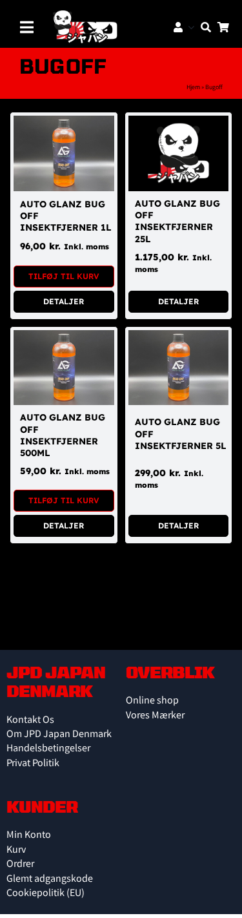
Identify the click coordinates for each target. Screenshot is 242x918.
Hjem (193, 87)
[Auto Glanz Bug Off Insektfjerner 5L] (178, 336)
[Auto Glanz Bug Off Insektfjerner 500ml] (64, 336)
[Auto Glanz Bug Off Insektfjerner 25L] (178, 122)
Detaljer (63, 301)
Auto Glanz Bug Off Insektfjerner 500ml (62, 435)
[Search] (202, 27)
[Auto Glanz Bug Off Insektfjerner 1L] (64, 122)
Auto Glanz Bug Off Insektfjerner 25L (177, 221)
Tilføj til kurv (63, 276)
